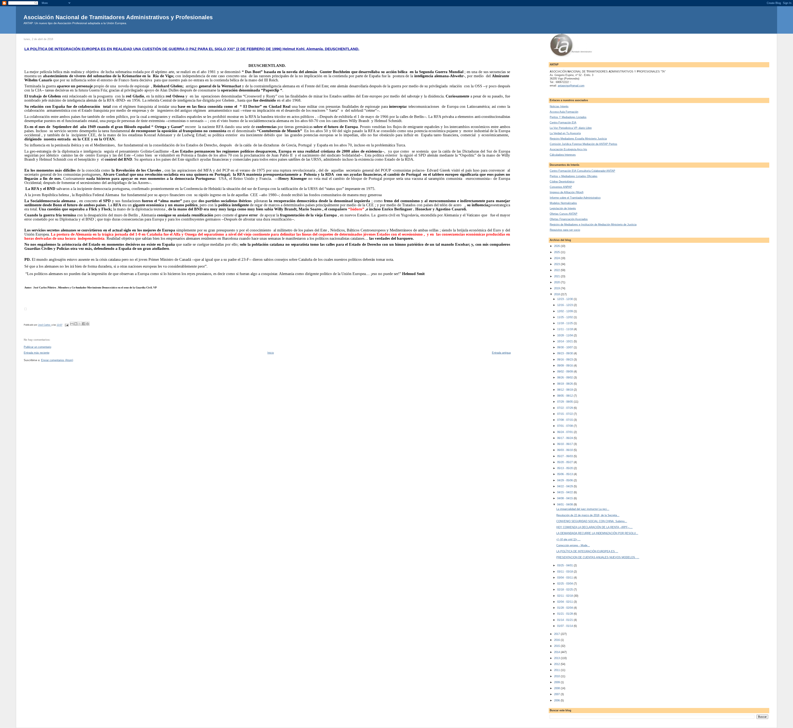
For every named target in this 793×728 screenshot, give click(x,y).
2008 (557, 688)
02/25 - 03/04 (565, 583)
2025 (557, 252)
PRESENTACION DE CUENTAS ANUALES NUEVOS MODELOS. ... (597, 557)
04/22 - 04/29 (565, 486)
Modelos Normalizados (563, 203)
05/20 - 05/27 (565, 462)
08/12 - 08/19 (565, 389)
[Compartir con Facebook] (84, 324)
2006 (557, 700)
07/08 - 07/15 (565, 419)
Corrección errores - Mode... (573, 545)
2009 (557, 682)
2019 (557, 288)
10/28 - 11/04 (565, 335)
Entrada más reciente (36, 352)
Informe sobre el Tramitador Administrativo (575, 197)
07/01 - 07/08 (565, 425)
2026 (557, 246)
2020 (557, 282)
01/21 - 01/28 (565, 613)
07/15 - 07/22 (565, 413)
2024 (557, 258)
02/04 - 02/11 (565, 601)
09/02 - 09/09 (565, 371)
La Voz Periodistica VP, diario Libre (571, 127)
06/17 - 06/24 (565, 438)
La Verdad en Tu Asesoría (565, 133)
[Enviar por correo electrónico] (72, 324)
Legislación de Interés (563, 208)
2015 (557, 645)
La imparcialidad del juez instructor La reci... (582, 509)
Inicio (270, 352)
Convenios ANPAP (561, 187)
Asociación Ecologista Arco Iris (568, 149)
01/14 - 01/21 (565, 619)
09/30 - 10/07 (565, 347)
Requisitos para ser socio (565, 229)
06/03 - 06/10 (565, 450)
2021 (557, 276)
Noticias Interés (559, 106)
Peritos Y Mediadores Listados (568, 117)
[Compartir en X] (80, 324)
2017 (557, 634)
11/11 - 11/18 (565, 329)
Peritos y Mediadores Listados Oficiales (573, 176)
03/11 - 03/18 (565, 571)
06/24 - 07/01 (565, 432)
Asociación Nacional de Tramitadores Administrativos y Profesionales (118, 17)
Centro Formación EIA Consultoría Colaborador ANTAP (582, 170)
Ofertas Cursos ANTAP (563, 213)
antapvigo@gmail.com (571, 85)
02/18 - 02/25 (565, 589)
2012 (557, 664)
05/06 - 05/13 (565, 474)
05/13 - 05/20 (565, 468)
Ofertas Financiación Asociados (569, 219)
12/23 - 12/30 (565, 299)
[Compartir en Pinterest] (87, 324)
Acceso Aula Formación (564, 111)
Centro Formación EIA (563, 122)
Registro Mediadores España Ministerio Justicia (578, 138)
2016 (557, 639)
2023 (557, 264)
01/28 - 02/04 (565, 607)
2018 (557, 294)
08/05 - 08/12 (565, 395)
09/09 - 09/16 (565, 365)
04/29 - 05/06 (565, 480)
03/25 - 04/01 (565, 565)
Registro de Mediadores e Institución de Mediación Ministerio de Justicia (593, 224)
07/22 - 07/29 (565, 407)
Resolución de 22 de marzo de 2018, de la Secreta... (587, 515)
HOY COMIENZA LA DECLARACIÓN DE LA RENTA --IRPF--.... (594, 527)
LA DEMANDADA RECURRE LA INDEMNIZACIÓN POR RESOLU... (597, 533)
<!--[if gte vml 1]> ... (568, 539)
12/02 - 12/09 (565, 311)
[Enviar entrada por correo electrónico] (66, 325)
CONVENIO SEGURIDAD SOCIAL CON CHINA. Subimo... (591, 521)
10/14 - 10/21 (565, 341)
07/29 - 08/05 (565, 401)
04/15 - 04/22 (565, 492)
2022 (557, 270)
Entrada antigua (501, 352)
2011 (557, 670)
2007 (557, 694)
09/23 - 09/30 (565, 353)
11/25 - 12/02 (565, 317)
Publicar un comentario (37, 347)
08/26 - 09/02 (565, 377)
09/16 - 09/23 (565, 359)
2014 (557, 652)
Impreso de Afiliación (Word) (566, 192)
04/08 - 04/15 (565, 498)
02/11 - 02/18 (565, 595)
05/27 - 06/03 (565, 456)
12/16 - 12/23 (565, 305)
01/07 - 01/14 (565, 625)
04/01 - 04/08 (565, 504)
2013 (557, 658)
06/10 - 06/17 (565, 444)
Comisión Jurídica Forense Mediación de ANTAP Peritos (583, 144)
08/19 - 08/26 (565, 383)
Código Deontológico (562, 181)
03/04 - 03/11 (565, 577)
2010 (557, 676)
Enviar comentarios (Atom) (57, 360)
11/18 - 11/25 (565, 323)
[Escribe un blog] (76, 324)
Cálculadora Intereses (563, 154)
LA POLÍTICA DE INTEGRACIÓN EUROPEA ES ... (587, 551)
